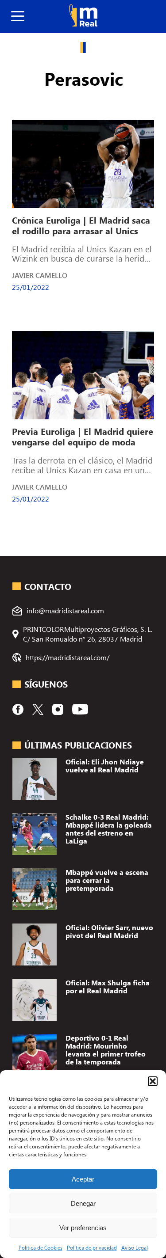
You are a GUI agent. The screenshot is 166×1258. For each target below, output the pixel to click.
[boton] (17, 16)
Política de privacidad (92, 1247)
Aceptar (83, 1179)
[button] (152, 1081)
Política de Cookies (40, 1247)
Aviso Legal (134, 1247)
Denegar (83, 1203)
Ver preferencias (83, 1227)
